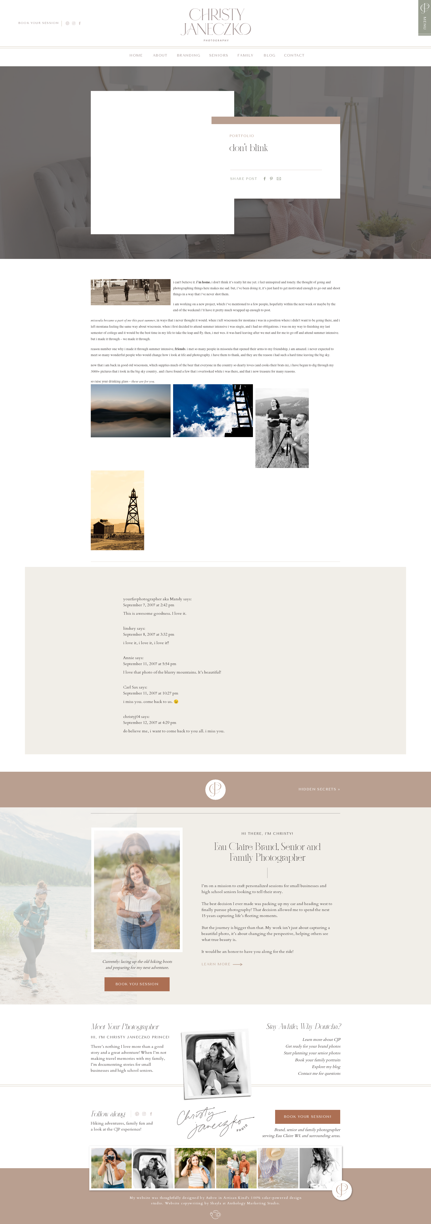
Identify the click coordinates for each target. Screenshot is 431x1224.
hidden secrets (317, 789)
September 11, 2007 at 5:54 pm (149, 664)
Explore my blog (326, 1067)
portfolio (241, 136)
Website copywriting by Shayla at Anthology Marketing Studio (222, 1203)
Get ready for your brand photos (312, 1046)
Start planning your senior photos (312, 1053)
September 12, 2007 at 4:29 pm (149, 722)
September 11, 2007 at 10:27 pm (150, 693)
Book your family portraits (317, 1060)
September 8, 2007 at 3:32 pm (148, 634)
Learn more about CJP (321, 1039)
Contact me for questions (319, 1073)
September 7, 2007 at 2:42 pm (148, 605)
